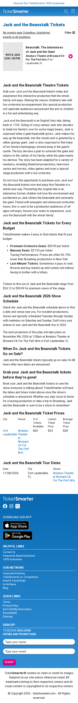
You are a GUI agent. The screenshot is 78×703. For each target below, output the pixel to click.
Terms (6, 601)
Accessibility (10, 612)
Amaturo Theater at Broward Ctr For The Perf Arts (23, 441)
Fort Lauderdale (10, 432)
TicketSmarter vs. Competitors (20, 577)
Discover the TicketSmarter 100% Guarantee (39, 3)
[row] (39, 56)
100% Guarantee (12, 559)
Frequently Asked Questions (19, 555)
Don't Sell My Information (17, 609)
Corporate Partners (14, 573)
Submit (9, 662)
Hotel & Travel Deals (14, 580)
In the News (9, 584)
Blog (5, 587)
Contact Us (9, 552)
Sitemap (8, 616)
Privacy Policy (11, 605)
